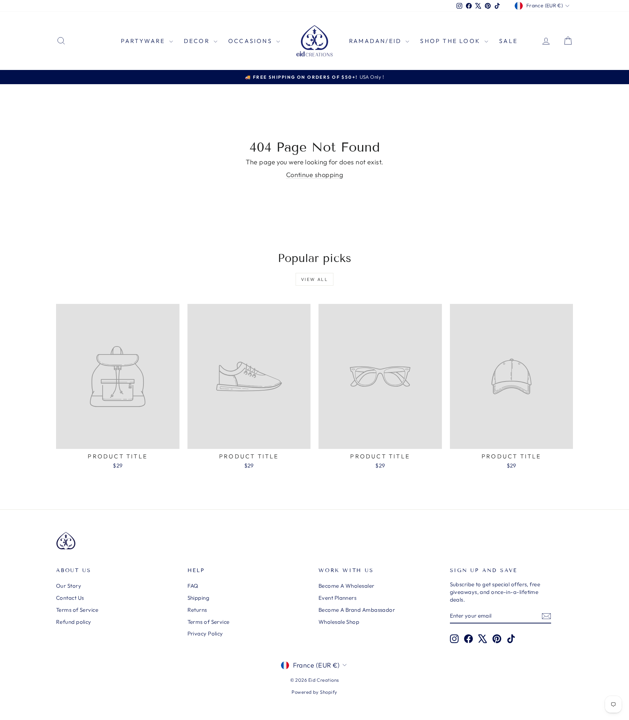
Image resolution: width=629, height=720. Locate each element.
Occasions (251, 40)
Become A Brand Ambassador (357, 609)
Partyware (144, 40)
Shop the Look (451, 40)
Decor (198, 40)
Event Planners (337, 597)
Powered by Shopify (314, 692)
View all (314, 279)
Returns (197, 609)
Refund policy (73, 621)
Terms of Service (77, 609)
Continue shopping (314, 175)
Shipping (198, 597)
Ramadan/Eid (376, 40)
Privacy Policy (205, 633)
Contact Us (70, 597)
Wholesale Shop (339, 621)
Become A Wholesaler (347, 585)
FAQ (192, 585)
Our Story (68, 585)
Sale (508, 40)
